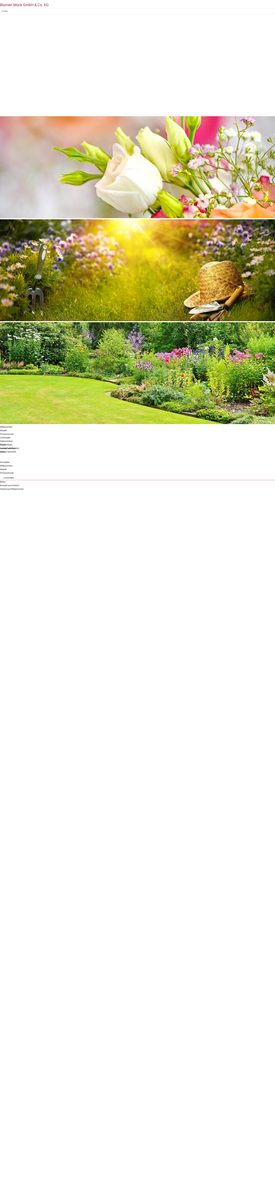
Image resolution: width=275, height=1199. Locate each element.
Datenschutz (18, 489)
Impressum (5, 489)
